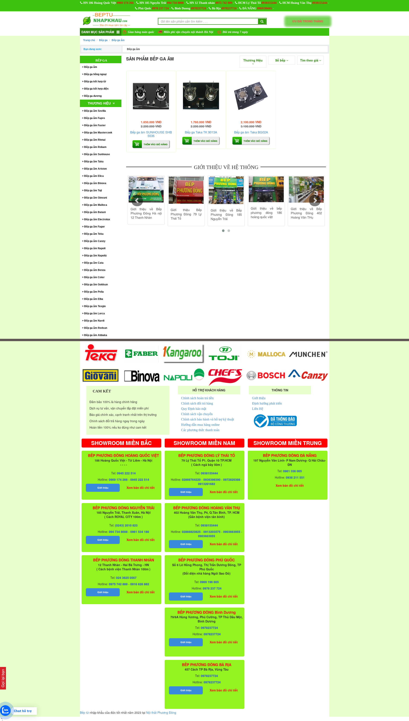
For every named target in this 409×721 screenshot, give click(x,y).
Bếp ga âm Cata (94, 262)
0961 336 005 (292, 471)
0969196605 (264, 8)
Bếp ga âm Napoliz (95, 255)
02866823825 (191, 531)
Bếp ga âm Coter (94, 277)
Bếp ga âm (118, 40)
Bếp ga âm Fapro (94, 118)
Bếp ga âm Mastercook (98, 132)
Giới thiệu (258, 398)
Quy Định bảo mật (193, 409)
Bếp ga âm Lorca (94, 313)
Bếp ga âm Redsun (95, 327)
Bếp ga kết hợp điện (96, 88)
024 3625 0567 (126, 577)
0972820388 (231, 479)
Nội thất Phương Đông (161, 712)
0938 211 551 (295, 477)
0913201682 (206, 484)
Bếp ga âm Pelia (94, 291)
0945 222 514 (126, 473)
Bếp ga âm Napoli (94, 248)
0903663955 (231, 531)
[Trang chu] (106, 19)
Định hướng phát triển (267, 403)
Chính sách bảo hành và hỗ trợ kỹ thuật (207, 419)
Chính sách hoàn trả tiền (197, 398)
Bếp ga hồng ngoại (95, 74)
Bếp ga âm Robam (95, 147)
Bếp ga (103, 40)
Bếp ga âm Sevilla (95, 110)
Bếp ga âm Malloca (95, 204)
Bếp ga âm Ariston (95, 168)
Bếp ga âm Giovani (95, 197)
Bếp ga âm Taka (94, 161)
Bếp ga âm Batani (95, 212)
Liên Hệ (257, 409)
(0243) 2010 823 (126, 525)
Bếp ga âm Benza (94, 270)
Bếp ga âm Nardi (94, 320)
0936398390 (211, 479)
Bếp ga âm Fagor (94, 226)
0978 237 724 (160, 8)
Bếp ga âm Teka (94, 233)
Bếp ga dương (93, 95)
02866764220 (191, 479)
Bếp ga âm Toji (93, 190)
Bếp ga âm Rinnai (94, 139)
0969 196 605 (209, 582)
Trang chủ (89, 40)
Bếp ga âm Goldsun (96, 284)
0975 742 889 (224, 2)
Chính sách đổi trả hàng (197, 403)
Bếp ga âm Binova (95, 183)
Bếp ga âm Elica (94, 176)
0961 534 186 (139, 531)
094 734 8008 (175, 2)
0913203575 (211, 531)
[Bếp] (151, 96)
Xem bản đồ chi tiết (141, 487)
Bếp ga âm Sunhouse (97, 154)
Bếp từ (84, 712)
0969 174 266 (125, 2)
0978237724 (198, 8)
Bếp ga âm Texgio (95, 306)
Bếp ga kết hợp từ (95, 81)
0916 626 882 (139, 584)
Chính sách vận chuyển (197, 414)
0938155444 (269, 2)
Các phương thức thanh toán (200, 430)
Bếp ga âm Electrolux (97, 219)
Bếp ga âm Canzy (94, 241)
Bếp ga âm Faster (95, 125)
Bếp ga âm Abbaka (95, 335)
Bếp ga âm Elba (93, 299)
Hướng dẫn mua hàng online (200, 424)
